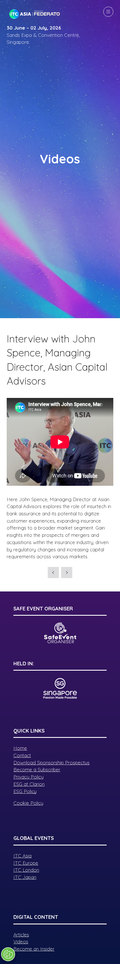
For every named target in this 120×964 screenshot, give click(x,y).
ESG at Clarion (29, 784)
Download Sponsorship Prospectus (51, 762)
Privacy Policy (28, 777)
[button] (108, 12)
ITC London (26, 870)
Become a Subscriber (36, 769)
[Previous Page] (53, 572)
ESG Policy (25, 791)
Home (20, 748)
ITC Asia (22, 856)
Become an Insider (33, 949)
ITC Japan (24, 877)
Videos (20, 941)
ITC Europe (25, 863)
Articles (21, 935)
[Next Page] (66, 572)
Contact (22, 755)
